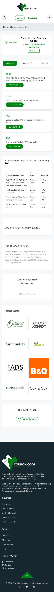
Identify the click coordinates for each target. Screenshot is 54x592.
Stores (13, 27)
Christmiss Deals (9, 517)
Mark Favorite (34, 47)
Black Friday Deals (9, 513)
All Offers (10, 63)
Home (5, 27)
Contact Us (6, 535)
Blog (4, 549)
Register (32, 18)
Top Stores (6, 504)
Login (20, 18)
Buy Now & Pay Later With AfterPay (22, 142)
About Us (6, 540)
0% (33, 44)
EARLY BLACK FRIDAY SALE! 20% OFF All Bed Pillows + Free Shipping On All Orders (25, 79)
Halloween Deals (9, 522)
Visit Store (34, 51)
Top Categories (8, 508)
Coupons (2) (27, 63)
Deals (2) (44, 63)
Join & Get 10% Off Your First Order (22, 100)
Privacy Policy (7, 544)
